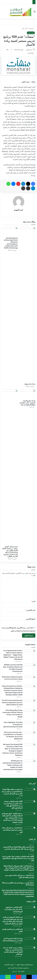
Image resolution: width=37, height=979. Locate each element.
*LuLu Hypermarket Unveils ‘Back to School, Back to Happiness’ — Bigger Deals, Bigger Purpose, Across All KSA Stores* (13, 655)
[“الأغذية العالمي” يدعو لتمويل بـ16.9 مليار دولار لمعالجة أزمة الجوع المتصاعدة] (29, 910)
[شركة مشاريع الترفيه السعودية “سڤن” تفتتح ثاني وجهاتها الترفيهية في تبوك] (27, 394)
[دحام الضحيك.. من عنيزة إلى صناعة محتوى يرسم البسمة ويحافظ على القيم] (29, 830)
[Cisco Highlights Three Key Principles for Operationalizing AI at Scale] (29, 725)
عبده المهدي (29, 49)
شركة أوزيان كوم (13, 968)
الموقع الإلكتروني (30, 619)
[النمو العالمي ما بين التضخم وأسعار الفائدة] (29, 932)
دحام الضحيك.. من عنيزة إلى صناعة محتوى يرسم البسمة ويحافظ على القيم (12, 830)
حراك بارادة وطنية (30, 384)
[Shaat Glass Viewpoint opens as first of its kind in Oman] (29, 680)
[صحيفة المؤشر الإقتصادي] (20, 11)
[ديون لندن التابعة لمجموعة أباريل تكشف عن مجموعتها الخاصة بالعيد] (29, 941)
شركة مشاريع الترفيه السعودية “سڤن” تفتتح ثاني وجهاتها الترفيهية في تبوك (27, 402)
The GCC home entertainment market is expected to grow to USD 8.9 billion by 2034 (12, 702)
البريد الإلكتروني (30, 610)
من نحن (14, 971)
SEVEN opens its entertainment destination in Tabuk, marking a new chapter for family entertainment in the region (13, 765)
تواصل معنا (21, 971)
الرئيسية (31, 28)
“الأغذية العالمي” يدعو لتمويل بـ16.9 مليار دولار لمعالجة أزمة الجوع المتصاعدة (14, 909)
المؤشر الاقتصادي (9, 964)
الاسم (33, 601)
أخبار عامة (25, 28)
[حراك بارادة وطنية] (27, 304)
